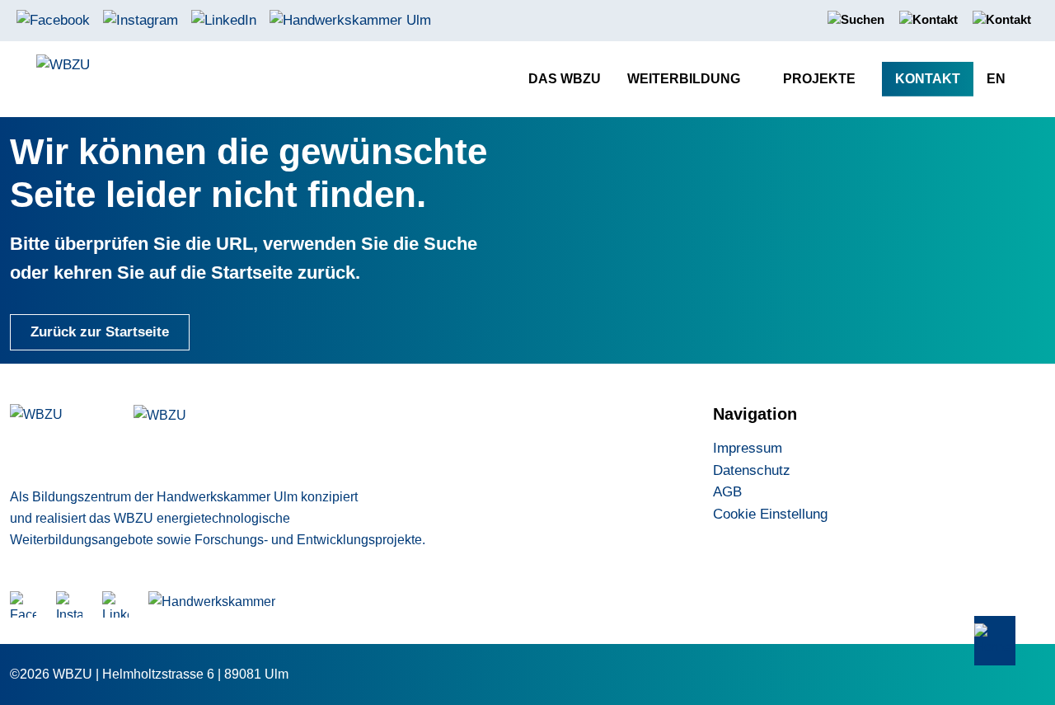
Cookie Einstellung (770, 514)
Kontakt (927, 79)
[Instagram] (140, 19)
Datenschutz (751, 470)
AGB (727, 492)
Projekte (819, 79)
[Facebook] (53, 19)
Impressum (747, 448)
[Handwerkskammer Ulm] (350, 19)
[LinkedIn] (223, 19)
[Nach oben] (994, 641)
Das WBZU (564, 79)
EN (996, 79)
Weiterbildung (683, 79)
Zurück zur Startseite (99, 332)
